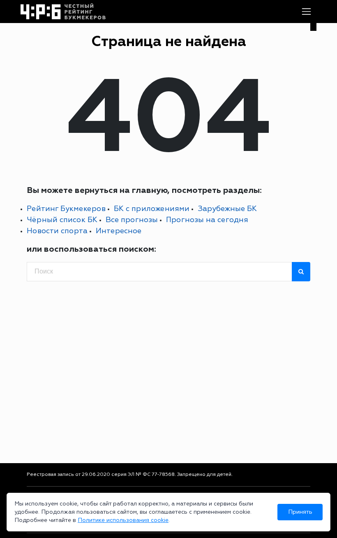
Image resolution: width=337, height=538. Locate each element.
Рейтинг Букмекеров (66, 208)
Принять (300, 511)
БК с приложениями (151, 208)
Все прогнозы (132, 220)
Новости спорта (57, 231)
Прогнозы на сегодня (207, 220)
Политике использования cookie (123, 520)
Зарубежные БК (227, 208)
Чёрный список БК (62, 220)
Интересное (118, 231)
